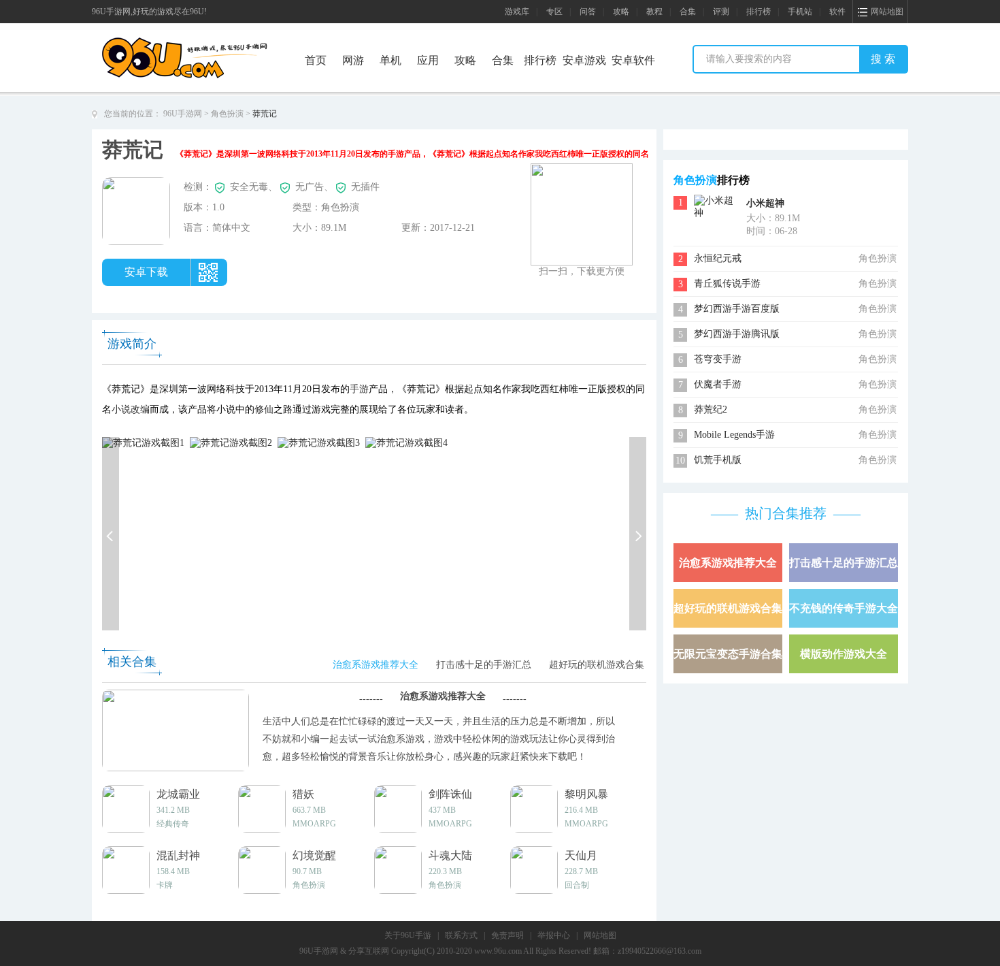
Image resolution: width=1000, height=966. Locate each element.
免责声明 (507, 935)
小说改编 (131, 409)
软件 (837, 11)
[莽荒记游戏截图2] (231, 442)
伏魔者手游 (717, 384)
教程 (654, 11)
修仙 (263, 409)
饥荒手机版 (717, 460)
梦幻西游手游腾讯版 (737, 334)
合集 (688, 11)
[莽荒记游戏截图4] (406, 442)
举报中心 (553, 935)
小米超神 (765, 203)
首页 (316, 60)
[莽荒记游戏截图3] (319, 442)
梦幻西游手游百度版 (737, 309)
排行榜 (758, 11)
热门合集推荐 (786, 513)
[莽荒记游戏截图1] (143, 442)
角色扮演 (227, 113)
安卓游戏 (584, 60)
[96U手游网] (209, 42)
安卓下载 (146, 272)
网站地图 (600, 935)
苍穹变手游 (717, 359)
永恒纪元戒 (717, 258)
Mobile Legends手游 (734, 435)
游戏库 (517, 11)
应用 (428, 60)
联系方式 (461, 935)
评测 (721, 11)
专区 (554, 11)
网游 (353, 60)
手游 (359, 389)
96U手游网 (182, 113)
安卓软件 (633, 60)
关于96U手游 (407, 935)
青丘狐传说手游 (727, 283)
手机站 (800, 11)
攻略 (621, 11)
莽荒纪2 (710, 409)
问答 (588, 11)
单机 (390, 60)
